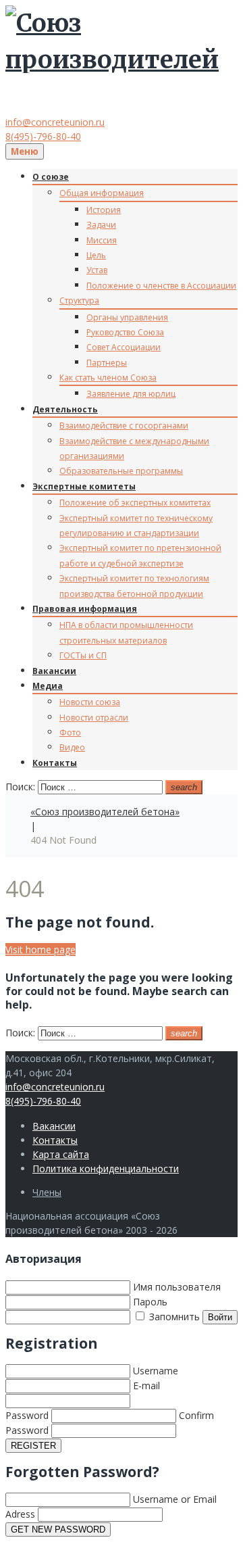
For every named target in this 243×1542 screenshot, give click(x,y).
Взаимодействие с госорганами (123, 425)
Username (155, 1370)
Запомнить (173, 1316)
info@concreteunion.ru (55, 122)
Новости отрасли (93, 717)
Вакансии (54, 671)
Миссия (101, 240)
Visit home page (40, 949)
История (103, 210)
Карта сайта (60, 1154)
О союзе (50, 177)
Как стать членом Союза (108, 377)
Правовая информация (84, 609)
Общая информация (101, 193)
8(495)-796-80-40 (43, 136)
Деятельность (65, 409)
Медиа (47, 686)
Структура (79, 300)
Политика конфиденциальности (105, 1168)
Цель (96, 255)
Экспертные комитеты (84, 486)
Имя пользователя (177, 1286)
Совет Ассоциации (123, 347)
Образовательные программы (121, 471)
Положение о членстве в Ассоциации (161, 285)
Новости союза (89, 702)
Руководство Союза (125, 332)
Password (27, 1415)
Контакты (54, 763)
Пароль (150, 1301)
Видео (72, 747)
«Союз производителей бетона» (105, 811)
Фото (70, 732)
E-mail (146, 1385)
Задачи (101, 225)
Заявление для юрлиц (131, 394)
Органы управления (127, 317)
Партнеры (106, 362)
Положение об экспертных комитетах (135, 502)
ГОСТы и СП (83, 655)
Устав (96, 270)
